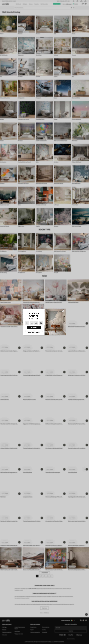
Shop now (34, 327)
